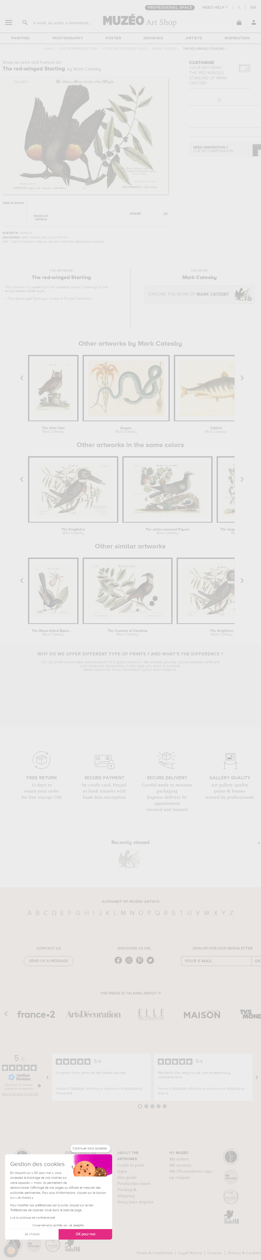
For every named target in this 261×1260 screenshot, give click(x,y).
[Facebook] (119, 963)
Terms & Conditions (154, 1253)
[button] (11, 1251)
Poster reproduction (78, 49)
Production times (133, 1183)
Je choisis (32, 1234)
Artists (194, 38)
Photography (68, 38)
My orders (179, 1159)
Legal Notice (190, 1253)
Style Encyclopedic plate (125, 49)
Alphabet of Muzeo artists (131, 901)
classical (63, 287)
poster (36, 287)
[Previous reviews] (47, 1077)
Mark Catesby (165, 49)
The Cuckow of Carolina (127, 632)
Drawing (153, 38)
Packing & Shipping (127, 1192)
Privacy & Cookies (244, 1253)
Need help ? (215, 7)
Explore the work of (188, 294)
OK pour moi (85, 1234)
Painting (20, 38)
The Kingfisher (73, 531)
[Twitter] (151, 963)
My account (180, 1165)
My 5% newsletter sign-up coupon (191, 1174)
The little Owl (53, 430)
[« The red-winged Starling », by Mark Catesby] (129, 859)
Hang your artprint (135, 1202)
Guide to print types (131, 1168)
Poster (113, 38)
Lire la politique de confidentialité (32, 1217)
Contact (214, 1253)
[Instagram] (130, 963)
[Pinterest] (141, 963)
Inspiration (237, 38)
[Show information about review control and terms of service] (39, 1086)
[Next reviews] (256, 1077)
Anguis (126, 430)
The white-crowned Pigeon (167, 531)
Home (48, 49)
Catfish (216, 430)
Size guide (127, 1177)
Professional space (170, 7)
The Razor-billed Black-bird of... (53, 632)
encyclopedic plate (20, 291)
